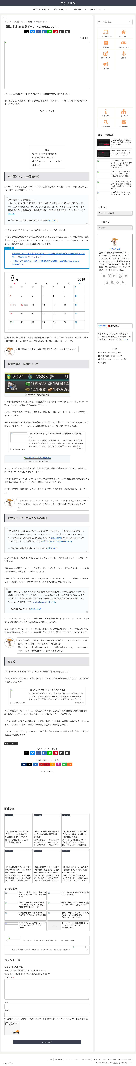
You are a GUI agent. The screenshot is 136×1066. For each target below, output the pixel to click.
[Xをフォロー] (29, 764)
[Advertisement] (46, 127)
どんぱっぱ (114, 249)
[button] (61, 31)
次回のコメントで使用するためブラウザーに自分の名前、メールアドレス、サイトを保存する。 (48, 1019)
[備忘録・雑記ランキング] (113, 325)
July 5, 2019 (52, 220)
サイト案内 (58, 1059)
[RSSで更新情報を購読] (69, 764)
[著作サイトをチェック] (24, 764)
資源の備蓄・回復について (45, 158)
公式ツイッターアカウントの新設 (48, 161)
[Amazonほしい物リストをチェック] (52, 764)
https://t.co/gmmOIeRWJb (61, 541)
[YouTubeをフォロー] (41, 764)
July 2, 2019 (52, 548)
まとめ (37, 165)
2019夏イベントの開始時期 (46, 154)
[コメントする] (67, 31)
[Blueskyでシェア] (32, 31)
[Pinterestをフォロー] (47, 764)
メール (7, 1010)
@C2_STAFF (56, 538)
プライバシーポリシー (82, 1059)
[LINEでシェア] (49, 31)
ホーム (50, 1059)
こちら (125, 339)
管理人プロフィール (109, 1059)
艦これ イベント (12, 744)
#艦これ (11, 214)
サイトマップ (68, 1059)
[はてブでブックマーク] (44, 31)
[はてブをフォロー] (35, 764)
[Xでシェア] (26, 31)
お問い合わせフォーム (125, 1059)
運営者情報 (96, 1059)
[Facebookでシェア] (38, 31)
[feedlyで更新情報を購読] (64, 764)
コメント (9, 977)
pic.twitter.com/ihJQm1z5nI (44, 602)
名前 (6, 1002)
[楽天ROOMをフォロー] (58, 764)
